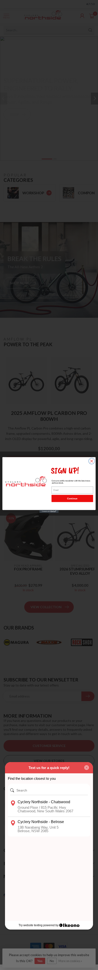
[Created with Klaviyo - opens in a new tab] (49, 511)
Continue (72, 498)
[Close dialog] (92, 461)
